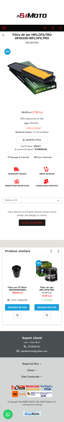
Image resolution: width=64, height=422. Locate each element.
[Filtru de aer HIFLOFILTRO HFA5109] (32, 78)
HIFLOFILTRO (32, 43)
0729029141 (33, 346)
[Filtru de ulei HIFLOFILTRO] (47, 271)
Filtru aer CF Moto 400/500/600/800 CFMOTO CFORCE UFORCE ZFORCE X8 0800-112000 (17, 288)
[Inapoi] (2, 35)
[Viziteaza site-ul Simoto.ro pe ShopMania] (32, 413)
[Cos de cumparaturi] (53, 28)
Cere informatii (44, 157)
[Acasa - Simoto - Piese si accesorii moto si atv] (32, 15)
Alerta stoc (33, 140)
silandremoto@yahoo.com (33, 351)
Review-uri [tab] (11, 200)
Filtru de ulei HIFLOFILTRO (46, 288)
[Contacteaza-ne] (44, 28)
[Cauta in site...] (60, 28)
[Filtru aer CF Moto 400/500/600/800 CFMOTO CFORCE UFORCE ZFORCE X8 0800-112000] (17, 271)
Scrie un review (32, 222)
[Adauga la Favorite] (17, 315)
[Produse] (4, 28)
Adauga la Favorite (19, 157)
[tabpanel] (32, 78)
